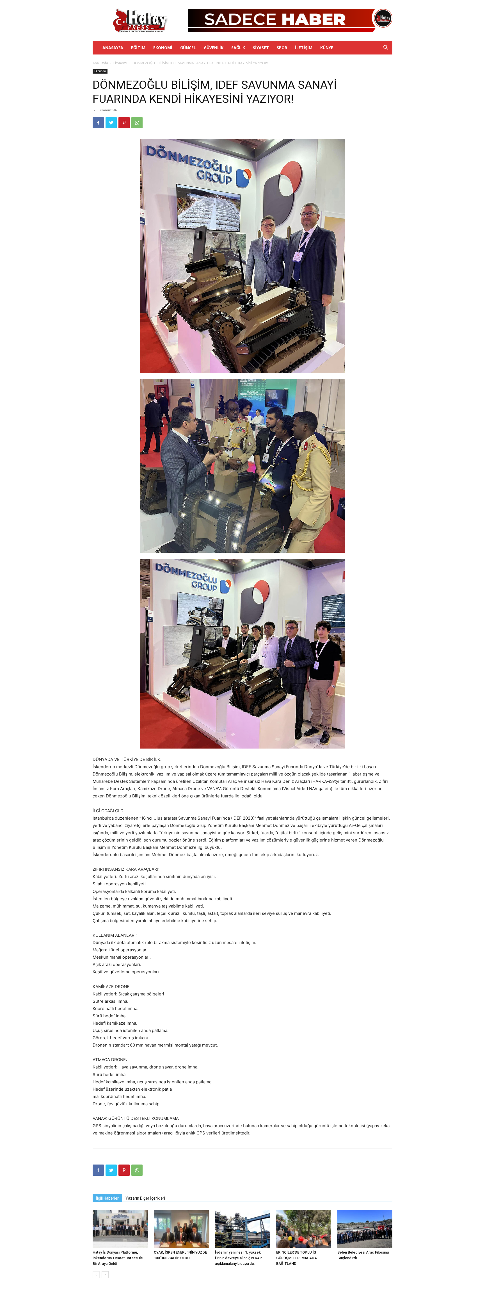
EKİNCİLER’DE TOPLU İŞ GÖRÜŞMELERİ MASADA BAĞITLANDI (296, 1258)
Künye (326, 47)
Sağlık (238, 47)
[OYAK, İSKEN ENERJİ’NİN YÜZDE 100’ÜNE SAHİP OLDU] (181, 1229)
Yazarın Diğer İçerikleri (145, 1198)
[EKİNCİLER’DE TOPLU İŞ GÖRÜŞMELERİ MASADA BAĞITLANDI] (303, 1229)
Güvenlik (213, 47)
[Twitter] (111, 122)
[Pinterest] (124, 122)
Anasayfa (112, 47)
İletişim (303, 47)
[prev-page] (96, 1274)
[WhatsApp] (137, 122)
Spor (282, 47)
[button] (385, 48)
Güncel (188, 47)
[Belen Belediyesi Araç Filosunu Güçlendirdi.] (364, 1229)
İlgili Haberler (107, 1198)
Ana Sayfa (100, 63)
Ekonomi (162, 47)
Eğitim (138, 47)
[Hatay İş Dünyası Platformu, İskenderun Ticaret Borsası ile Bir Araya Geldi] (120, 1229)
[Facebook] (98, 122)
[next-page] (105, 1274)
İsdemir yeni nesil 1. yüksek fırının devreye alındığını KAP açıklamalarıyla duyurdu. (238, 1258)
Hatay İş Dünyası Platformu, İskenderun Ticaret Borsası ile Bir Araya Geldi (118, 1258)
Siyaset (261, 47)
